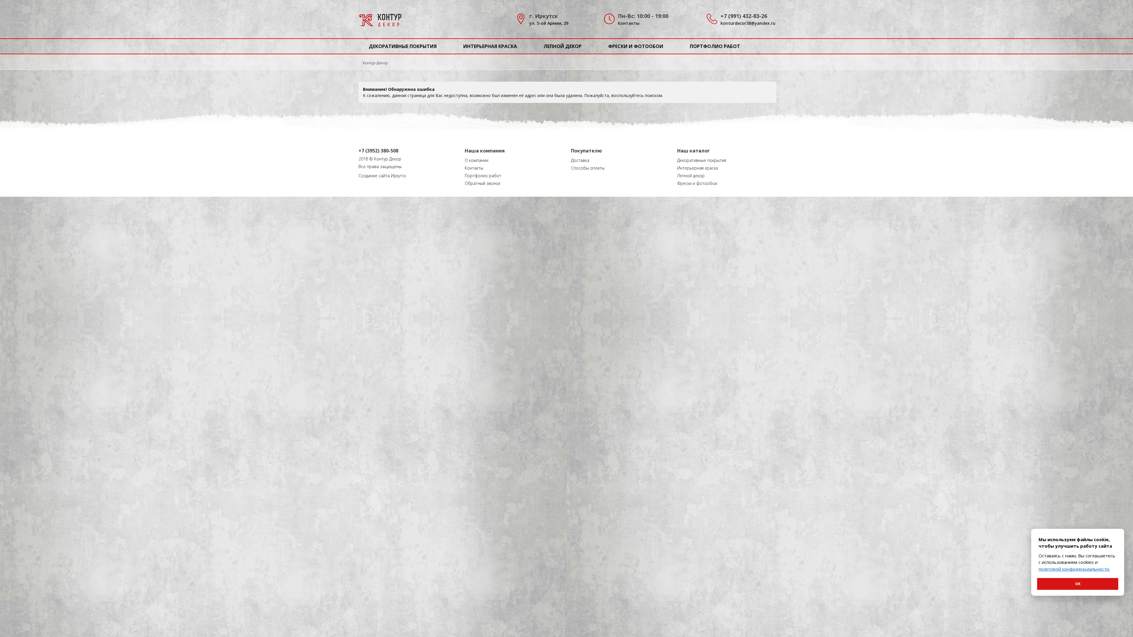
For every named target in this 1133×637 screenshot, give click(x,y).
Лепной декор (562, 46)
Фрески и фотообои (635, 46)
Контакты (628, 23)
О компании (476, 160)
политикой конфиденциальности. (1074, 569)
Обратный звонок (482, 183)
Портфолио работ (715, 46)
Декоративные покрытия (403, 46)
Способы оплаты (588, 168)
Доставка (580, 160)
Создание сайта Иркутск (382, 175)
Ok (1077, 583)
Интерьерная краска (490, 46)
